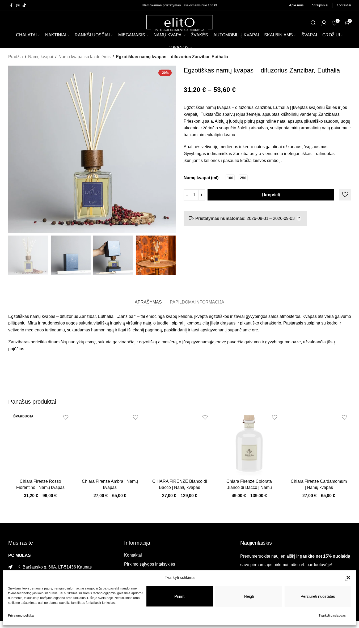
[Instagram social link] (18, 5)
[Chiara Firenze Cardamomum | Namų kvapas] (319, 443)
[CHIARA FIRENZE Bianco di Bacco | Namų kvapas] (179, 443)
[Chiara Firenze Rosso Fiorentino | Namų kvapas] (40, 443)
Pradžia (15, 56)
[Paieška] (313, 23)
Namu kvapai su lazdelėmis (84, 56)
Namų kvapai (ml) (201, 178)
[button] (348, 577)
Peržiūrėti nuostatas (318, 596)
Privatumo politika (21, 615)
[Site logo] (179, 22)
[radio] (230, 177)
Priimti (179, 596)
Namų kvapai (40, 56)
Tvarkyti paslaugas (332, 615)
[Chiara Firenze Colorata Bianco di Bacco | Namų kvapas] (249, 443)
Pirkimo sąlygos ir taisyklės (149, 564)
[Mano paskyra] (324, 23)
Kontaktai (133, 555)
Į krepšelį (271, 195)
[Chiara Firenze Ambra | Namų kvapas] (110, 443)
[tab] (148, 302)
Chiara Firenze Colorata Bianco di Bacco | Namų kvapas (249, 487)
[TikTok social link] (24, 5)
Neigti (249, 596)
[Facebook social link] (11, 5)
